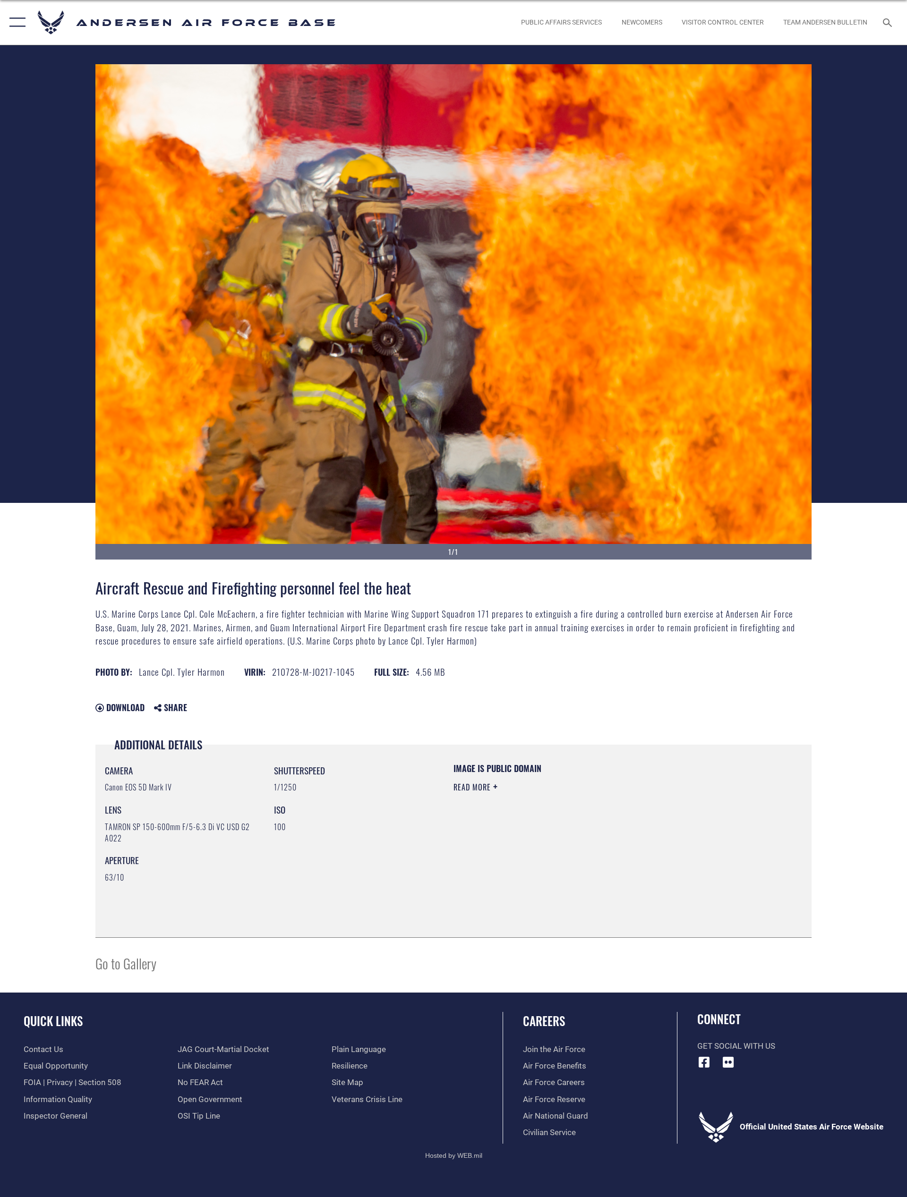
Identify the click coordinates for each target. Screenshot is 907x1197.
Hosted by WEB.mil (453, 1155)
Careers (544, 1020)
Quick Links (53, 1020)
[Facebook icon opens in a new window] (704, 1062)
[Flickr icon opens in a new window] (728, 1062)
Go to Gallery (125, 963)
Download (124, 707)
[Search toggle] (888, 22)
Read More (473, 787)
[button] (15, 22)
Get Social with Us (736, 1046)
